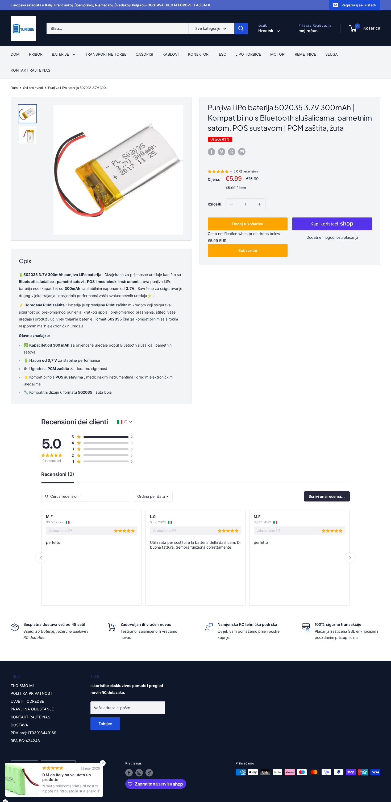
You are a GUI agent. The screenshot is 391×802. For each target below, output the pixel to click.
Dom (14, 88)
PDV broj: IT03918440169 (33, 732)
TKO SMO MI (22, 685)
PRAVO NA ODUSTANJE (32, 709)
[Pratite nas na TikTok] (149, 772)
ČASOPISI (144, 54)
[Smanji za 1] (231, 204)
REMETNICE (305, 54)
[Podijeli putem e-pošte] (242, 151)
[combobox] (153, 496)
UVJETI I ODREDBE (27, 701)
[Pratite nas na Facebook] (129, 772)
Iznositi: (215, 204)
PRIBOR (36, 54)
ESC (222, 54)
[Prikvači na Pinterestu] (221, 151)
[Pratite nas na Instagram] (139, 772)
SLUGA (331, 54)
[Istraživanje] (241, 28)
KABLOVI (171, 54)
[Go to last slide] (41, 558)
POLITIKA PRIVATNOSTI (32, 693)
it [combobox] (125, 421)
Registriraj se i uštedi (359, 5)
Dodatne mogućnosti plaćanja (332, 237)
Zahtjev (105, 723)
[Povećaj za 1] (259, 204)
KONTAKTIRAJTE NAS (30, 70)
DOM (15, 54)
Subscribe (247, 250)
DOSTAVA (19, 725)
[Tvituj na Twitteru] (231, 151)
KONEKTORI (199, 54)
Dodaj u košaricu (247, 223)
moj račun (308, 30)
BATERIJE (61, 54)
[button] (234, 172)
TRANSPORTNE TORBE (105, 54)
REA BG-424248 (25, 740)
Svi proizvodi (33, 88)
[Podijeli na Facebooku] (211, 151)
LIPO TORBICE (248, 54)
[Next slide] (350, 558)
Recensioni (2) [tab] (57, 474)
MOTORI (277, 54)
